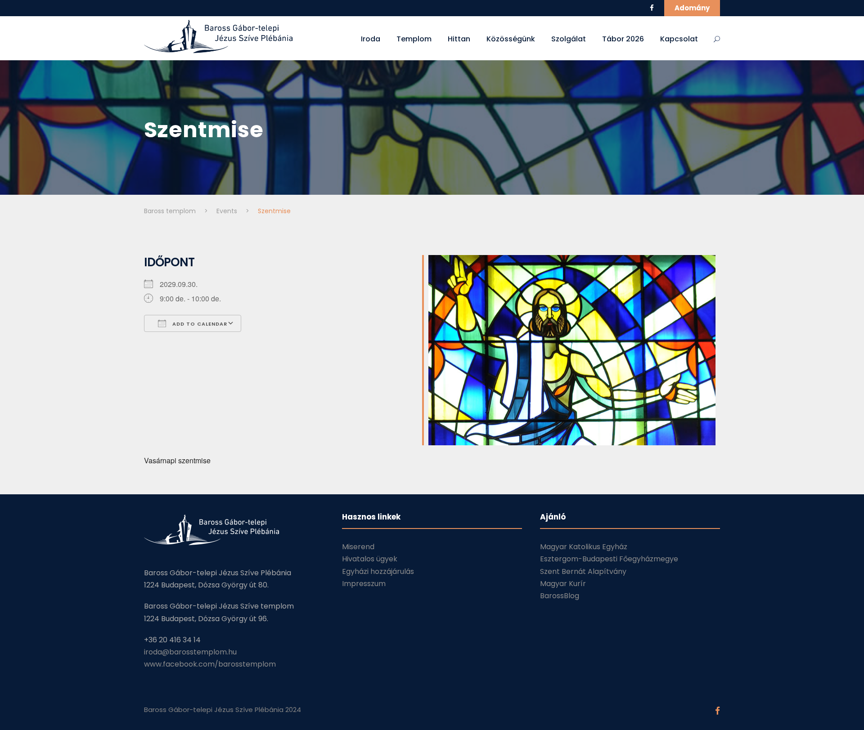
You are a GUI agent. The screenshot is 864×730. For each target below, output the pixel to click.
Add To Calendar (199, 323)
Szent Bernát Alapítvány (583, 571)
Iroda (370, 39)
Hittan (459, 39)
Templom (414, 39)
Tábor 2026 (623, 39)
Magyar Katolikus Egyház (583, 547)
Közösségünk (510, 39)
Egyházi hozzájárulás (378, 571)
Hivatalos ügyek (369, 559)
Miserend (358, 547)
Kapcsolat (679, 39)
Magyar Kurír (563, 583)
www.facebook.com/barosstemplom (210, 664)
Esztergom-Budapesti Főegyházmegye (609, 559)
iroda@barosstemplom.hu (190, 652)
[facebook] (652, 8)
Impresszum (364, 583)
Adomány (692, 8)
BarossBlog (559, 596)
